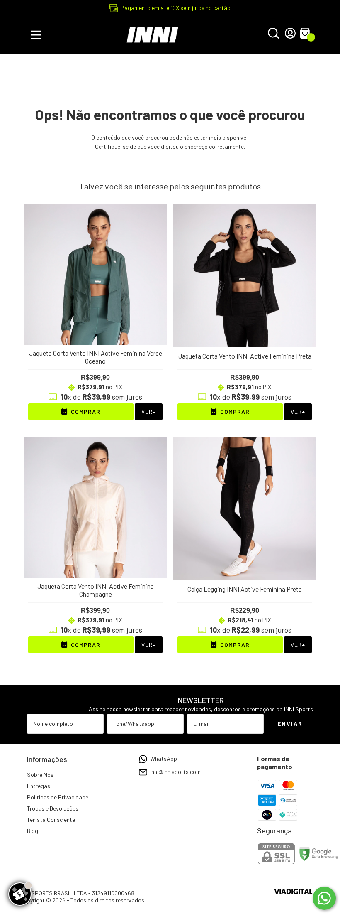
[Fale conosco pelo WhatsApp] (324, 898)
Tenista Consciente (51, 819)
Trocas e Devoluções (52, 808)
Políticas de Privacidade (57, 797)
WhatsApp (163, 758)
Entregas (38, 785)
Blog (32, 830)
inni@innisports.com (175, 771)
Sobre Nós (40, 774)
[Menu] (37, 35)
